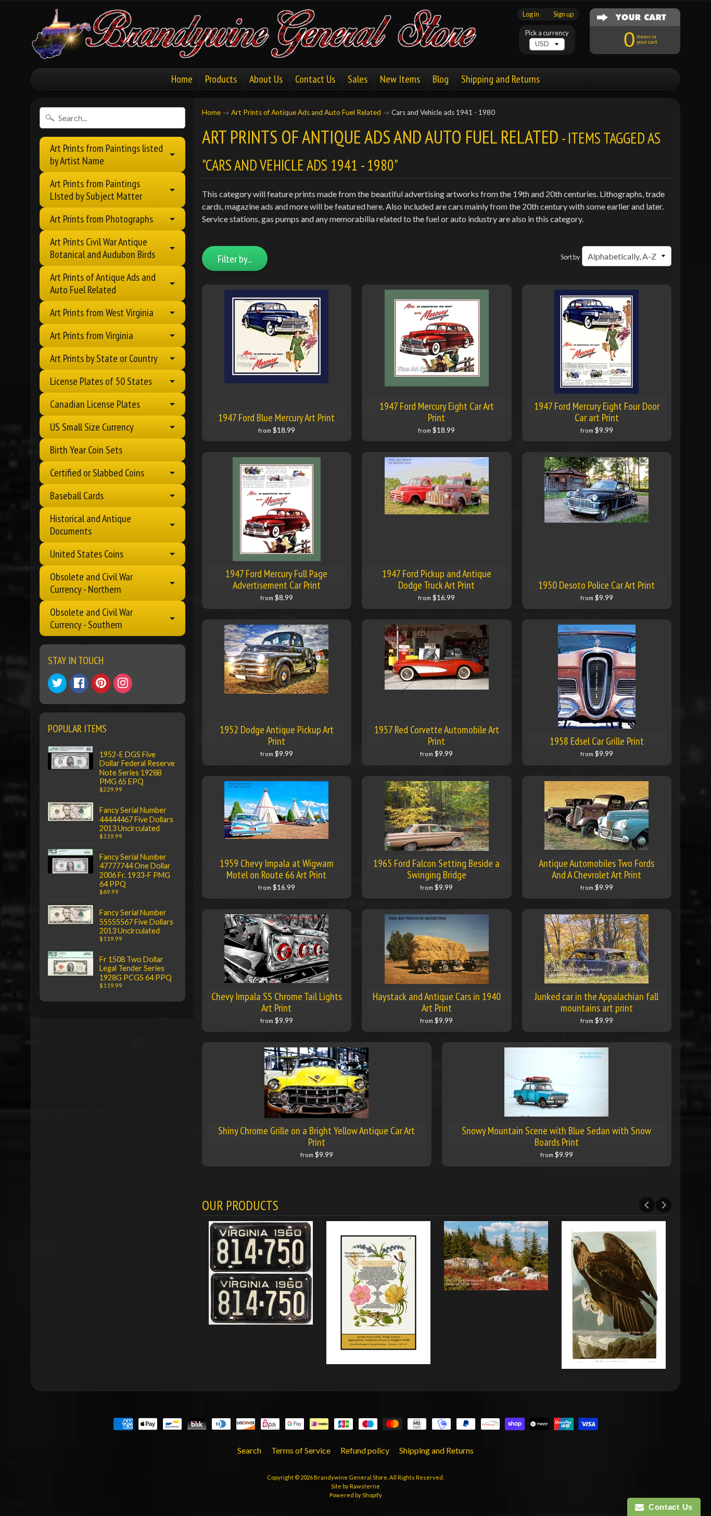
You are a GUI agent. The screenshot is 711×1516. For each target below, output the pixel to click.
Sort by (570, 257)
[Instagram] (122, 683)
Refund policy (364, 1450)
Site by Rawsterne (355, 1486)
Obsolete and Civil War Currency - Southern (91, 618)
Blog (441, 79)
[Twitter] (57, 683)
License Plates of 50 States (101, 381)
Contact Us (315, 79)
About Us (266, 79)
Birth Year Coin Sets (86, 450)
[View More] (261, 1318)
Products (221, 79)
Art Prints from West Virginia (102, 312)
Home (182, 79)
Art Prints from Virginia (91, 335)
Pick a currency (547, 33)
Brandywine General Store (350, 1477)
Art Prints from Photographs (101, 219)
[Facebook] (79, 683)
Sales (357, 79)
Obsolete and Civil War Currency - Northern (91, 583)
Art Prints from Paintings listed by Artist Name (106, 154)
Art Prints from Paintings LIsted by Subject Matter (96, 190)
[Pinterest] (101, 683)
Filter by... (235, 259)
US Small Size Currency (92, 427)
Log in (531, 14)
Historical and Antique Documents (90, 525)
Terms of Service (301, 1450)
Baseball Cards (77, 495)
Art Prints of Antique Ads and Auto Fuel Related (103, 283)
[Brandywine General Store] (265, 46)
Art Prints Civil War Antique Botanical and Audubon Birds (102, 248)
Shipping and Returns (500, 79)
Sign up (563, 14)
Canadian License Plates (95, 404)
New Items (400, 79)
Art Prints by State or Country (104, 358)
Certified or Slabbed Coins (97, 473)
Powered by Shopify (355, 1495)
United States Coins (86, 554)
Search (249, 1450)
